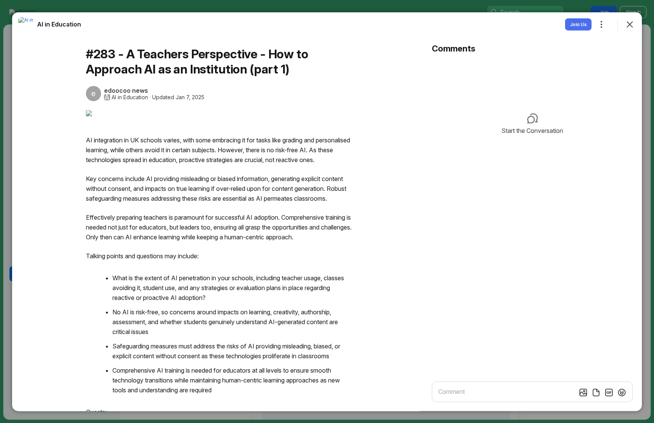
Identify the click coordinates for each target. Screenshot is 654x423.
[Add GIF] (609, 392)
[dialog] (327, 211)
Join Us (578, 24)
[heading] (59, 24)
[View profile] (25, 24)
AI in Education (130, 97)
